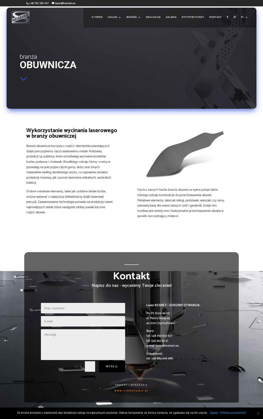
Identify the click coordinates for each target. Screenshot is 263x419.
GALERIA (171, 17)
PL (242, 17)
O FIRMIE (97, 17)
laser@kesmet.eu (167, 345)
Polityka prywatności (233, 412)
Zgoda (214, 412)
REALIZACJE (153, 17)
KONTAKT (215, 17)
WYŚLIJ (112, 366)
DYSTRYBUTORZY (193, 17)
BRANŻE (132, 17)
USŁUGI (112, 17)
